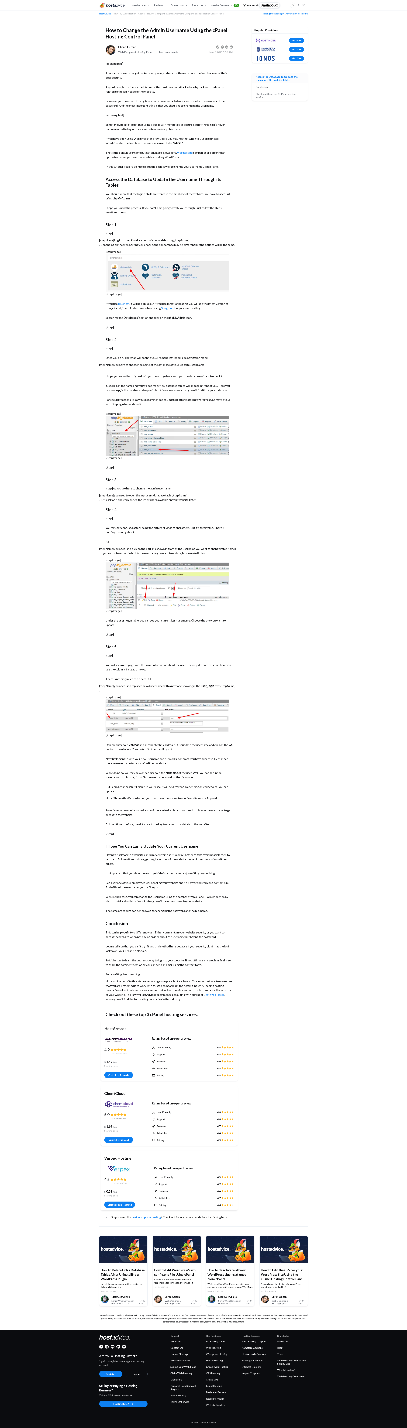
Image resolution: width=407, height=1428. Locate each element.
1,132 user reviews (118, 1053)
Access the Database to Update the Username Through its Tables (277, 78)
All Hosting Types (216, 1341)
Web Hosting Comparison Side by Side (291, 1362)
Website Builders (215, 1404)
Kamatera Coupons (252, 1347)
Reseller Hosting (215, 1398)
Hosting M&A (121, 1403)
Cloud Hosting (214, 1385)
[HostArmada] (118, 1039)
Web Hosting (213, 1347)
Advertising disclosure (297, 13)
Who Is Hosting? (286, 1369)
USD (301, 5)
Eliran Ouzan (127, 47)
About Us (175, 1341)
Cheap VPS (212, 1379)
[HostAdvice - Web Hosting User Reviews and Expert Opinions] (112, 5)
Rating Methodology (273, 13)
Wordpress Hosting (217, 1354)
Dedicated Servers (216, 1392)
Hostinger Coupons (252, 1360)
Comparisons (177, 5)
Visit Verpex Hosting (119, 1204)
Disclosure (176, 1379)
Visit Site (296, 40)
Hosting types (139, 5)
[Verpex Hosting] (119, 1169)
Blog (280, 1347)
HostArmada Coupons (254, 1354)
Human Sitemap (179, 1354)
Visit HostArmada (118, 1074)
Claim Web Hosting (181, 1373)
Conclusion (262, 86)
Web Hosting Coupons (254, 1341)
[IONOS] (266, 58)
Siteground (168, 308)
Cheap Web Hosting (217, 1366)
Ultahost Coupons (251, 1366)
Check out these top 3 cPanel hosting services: (276, 95)
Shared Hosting (214, 1360)
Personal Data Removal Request (183, 1387)
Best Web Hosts (214, 994)
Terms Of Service (179, 1401)
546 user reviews (118, 1118)
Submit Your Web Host (183, 1366)
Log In (136, 1373)
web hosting (185, 152)
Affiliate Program (180, 1360)
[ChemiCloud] (118, 1104)
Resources (197, 5)
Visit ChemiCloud (118, 1139)
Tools (280, 1354)
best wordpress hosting (146, 1217)
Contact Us (176, 1347)
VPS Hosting (213, 1373)
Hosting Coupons (224, 5)
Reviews (158, 5)
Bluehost (123, 303)
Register (111, 1373)
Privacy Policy (178, 1395)
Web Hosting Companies (291, 1376)
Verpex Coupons (251, 1373)
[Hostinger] (266, 40)
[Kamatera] (266, 49)
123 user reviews (119, 1183)
